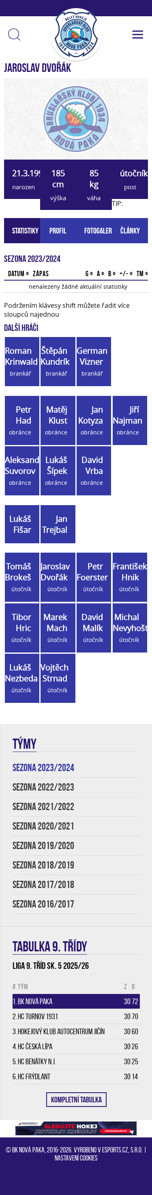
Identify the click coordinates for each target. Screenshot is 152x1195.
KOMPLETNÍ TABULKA (76, 1099)
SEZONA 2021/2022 (43, 806)
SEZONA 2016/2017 (43, 904)
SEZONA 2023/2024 (43, 767)
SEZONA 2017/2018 (43, 884)
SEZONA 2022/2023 (43, 787)
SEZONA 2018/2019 (43, 865)
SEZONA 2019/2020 (43, 845)
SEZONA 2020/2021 (43, 826)
